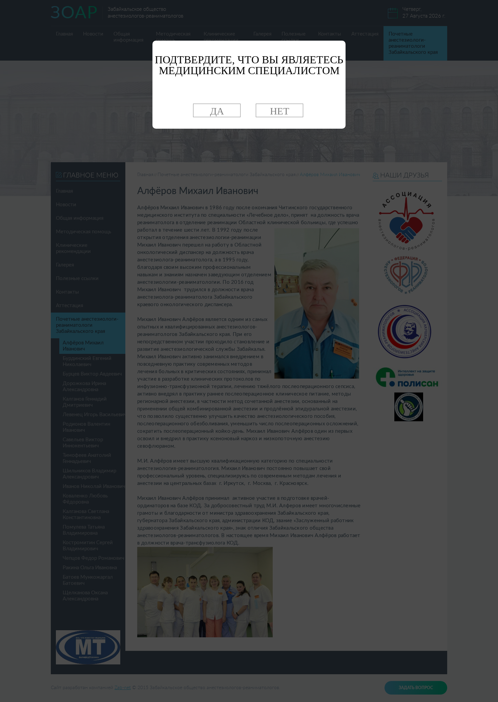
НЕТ (279, 111)
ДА (217, 111)
